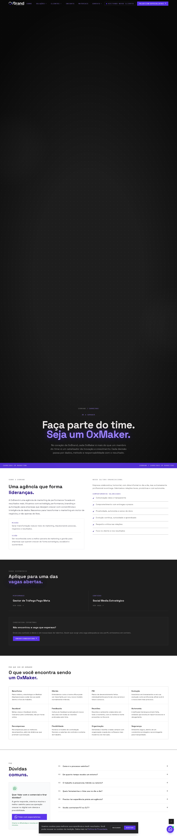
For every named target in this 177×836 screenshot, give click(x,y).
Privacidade (90, 450)
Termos (99, 450)
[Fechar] (117, 384)
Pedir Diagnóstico (88, 444)
